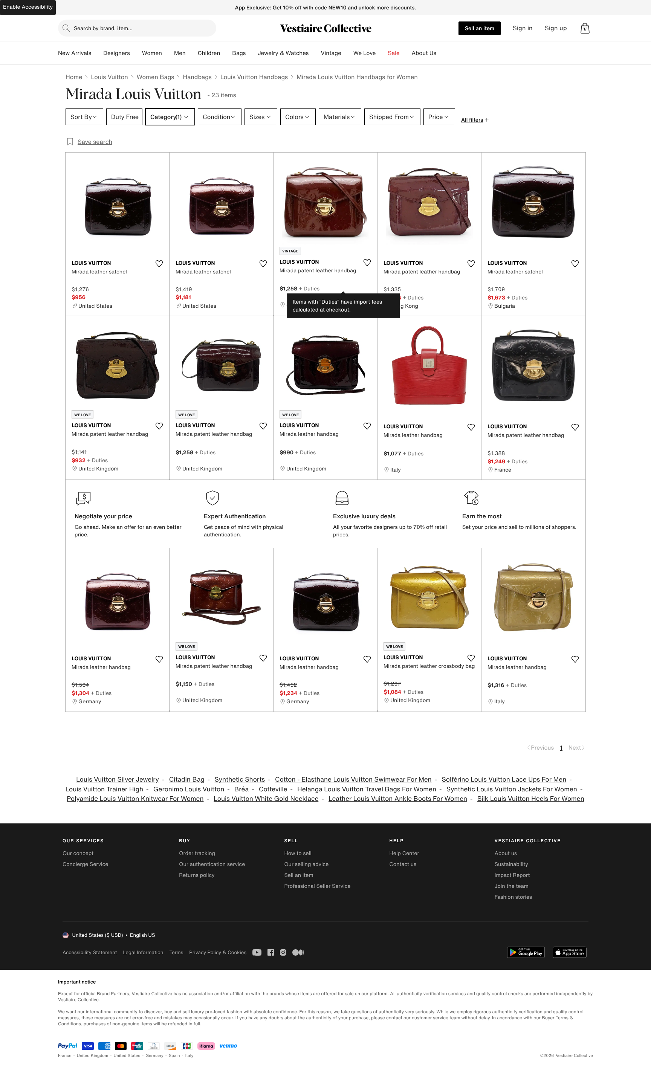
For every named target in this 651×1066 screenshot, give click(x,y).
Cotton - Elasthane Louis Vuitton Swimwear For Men (353, 779)
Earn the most (482, 516)
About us (506, 853)
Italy (189, 1055)
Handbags (197, 76)
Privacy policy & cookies (217, 952)
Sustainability (511, 864)
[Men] (192, 53)
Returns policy (196, 875)
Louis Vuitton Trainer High (104, 789)
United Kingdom (92, 1055)
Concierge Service (85, 864)
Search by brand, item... (103, 28)
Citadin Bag (187, 779)
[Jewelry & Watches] (315, 53)
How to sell (297, 853)
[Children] (226, 53)
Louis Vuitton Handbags (254, 76)
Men (180, 53)
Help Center (404, 853)
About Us (424, 53)
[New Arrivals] (97, 53)
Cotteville (273, 789)
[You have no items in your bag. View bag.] (585, 28)
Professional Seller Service (317, 886)
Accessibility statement (90, 952)
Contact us (403, 864)
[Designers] (136, 53)
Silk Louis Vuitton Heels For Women (530, 798)
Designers (116, 53)
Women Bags (155, 76)
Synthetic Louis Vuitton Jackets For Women (511, 789)
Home (74, 76)
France (65, 1055)
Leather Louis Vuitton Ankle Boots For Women (398, 798)
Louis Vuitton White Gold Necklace (266, 798)
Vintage (331, 53)
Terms (176, 952)
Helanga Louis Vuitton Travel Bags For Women (366, 789)
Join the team (512, 886)
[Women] (168, 53)
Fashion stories (513, 897)
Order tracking (197, 853)
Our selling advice (306, 864)
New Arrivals (74, 53)
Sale (394, 53)
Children (209, 53)
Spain (174, 1055)
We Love (364, 53)
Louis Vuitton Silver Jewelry (117, 779)
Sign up (556, 28)
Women (152, 53)
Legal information (143, 952)
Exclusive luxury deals (364, 516)
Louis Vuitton (109, 76)
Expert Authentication (235, 516)
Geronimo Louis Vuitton (188, 789)
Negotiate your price (103, 516)
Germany (154, 1055)
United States (127, 1055)
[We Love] (382, 53)
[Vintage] (347, 53)
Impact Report (512, 875)
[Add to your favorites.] (159, 263)
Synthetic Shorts (240, 779)
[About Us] (442, 53)
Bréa (241, 789)
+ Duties (309, 288)
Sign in (523, 28)
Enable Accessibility (28, 7)
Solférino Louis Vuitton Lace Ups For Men (504, 779)
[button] (585, 28)
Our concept (78, 853)
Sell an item (479, 28)
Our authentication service (212, 864)
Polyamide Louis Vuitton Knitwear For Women (135, 798)
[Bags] (252, 53)
